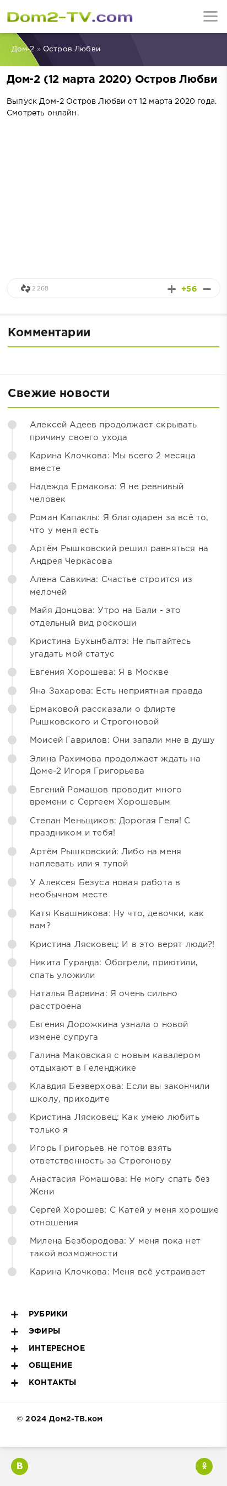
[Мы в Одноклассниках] (204, 1466)
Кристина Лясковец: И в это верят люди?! (122, 944)
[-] (207, 289)
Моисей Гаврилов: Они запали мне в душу (122, 740)
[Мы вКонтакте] (19, 1466)
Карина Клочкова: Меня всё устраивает (118, 1272)
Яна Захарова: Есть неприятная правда (116, 691)
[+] (171, 289)
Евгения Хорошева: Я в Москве (99, 672)
